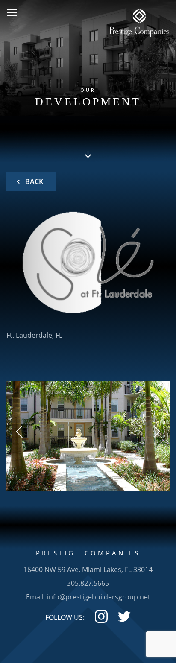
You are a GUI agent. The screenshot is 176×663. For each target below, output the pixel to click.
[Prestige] (139, 20)
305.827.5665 (88, 583)
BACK (33, 181)
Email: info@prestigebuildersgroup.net (88, 597)
